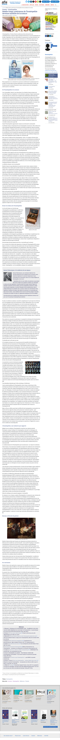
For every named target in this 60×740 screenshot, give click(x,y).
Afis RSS (46, 735)
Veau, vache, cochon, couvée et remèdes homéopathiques (53, 92)
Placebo (27, 681)
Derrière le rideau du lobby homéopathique (19, 649)
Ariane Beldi (48, 42)
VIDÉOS (52, 4)
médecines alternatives (50, 70)
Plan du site (18, 735)
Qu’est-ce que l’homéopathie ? (18, 657)
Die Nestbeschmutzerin (14, 643)
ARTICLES (32, 4)
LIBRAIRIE (47, 4)
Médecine (22, 681)
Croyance (10, 681)
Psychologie (49, 702)
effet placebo (54, 72)
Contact (33, 735)
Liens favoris (26, 735)
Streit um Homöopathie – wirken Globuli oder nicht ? (25, 660)
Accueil (3, 7)
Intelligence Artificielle (28, 701)
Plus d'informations (54, 45)
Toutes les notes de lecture (50, 726)
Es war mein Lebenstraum (15, 633)
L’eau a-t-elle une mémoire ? (44, 720)
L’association (25, 4)
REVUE (36, 4)
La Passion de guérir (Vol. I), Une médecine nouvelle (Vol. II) (53, 721)
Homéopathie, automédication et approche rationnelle (53, 97)
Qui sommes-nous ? (8, 735)
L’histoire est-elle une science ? (40, 696)
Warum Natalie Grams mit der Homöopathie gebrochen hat (23, 636)
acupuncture (48, 72)
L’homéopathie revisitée (52, 87)
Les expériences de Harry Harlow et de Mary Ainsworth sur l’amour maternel (51, 697)
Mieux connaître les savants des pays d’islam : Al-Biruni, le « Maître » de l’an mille (6, 697)
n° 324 (53, 8)
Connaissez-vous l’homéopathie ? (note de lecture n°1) (34, 721)
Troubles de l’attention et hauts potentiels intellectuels (18, 697)
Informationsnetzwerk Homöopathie (13, 646)
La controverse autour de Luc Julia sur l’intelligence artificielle (29, 697)
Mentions (39, 735)
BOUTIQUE (41, 4)
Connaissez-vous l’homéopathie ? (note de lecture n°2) (5, 721)
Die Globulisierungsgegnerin (16, 640)
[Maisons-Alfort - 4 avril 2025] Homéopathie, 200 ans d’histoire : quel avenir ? (53, 80)
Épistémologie (38, 699)
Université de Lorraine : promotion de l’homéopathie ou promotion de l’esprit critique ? (53, 119)
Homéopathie (14, 15)
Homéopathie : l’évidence (24, 720)
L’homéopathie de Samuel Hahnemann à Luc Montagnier (15, 721)
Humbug (11, 665)
